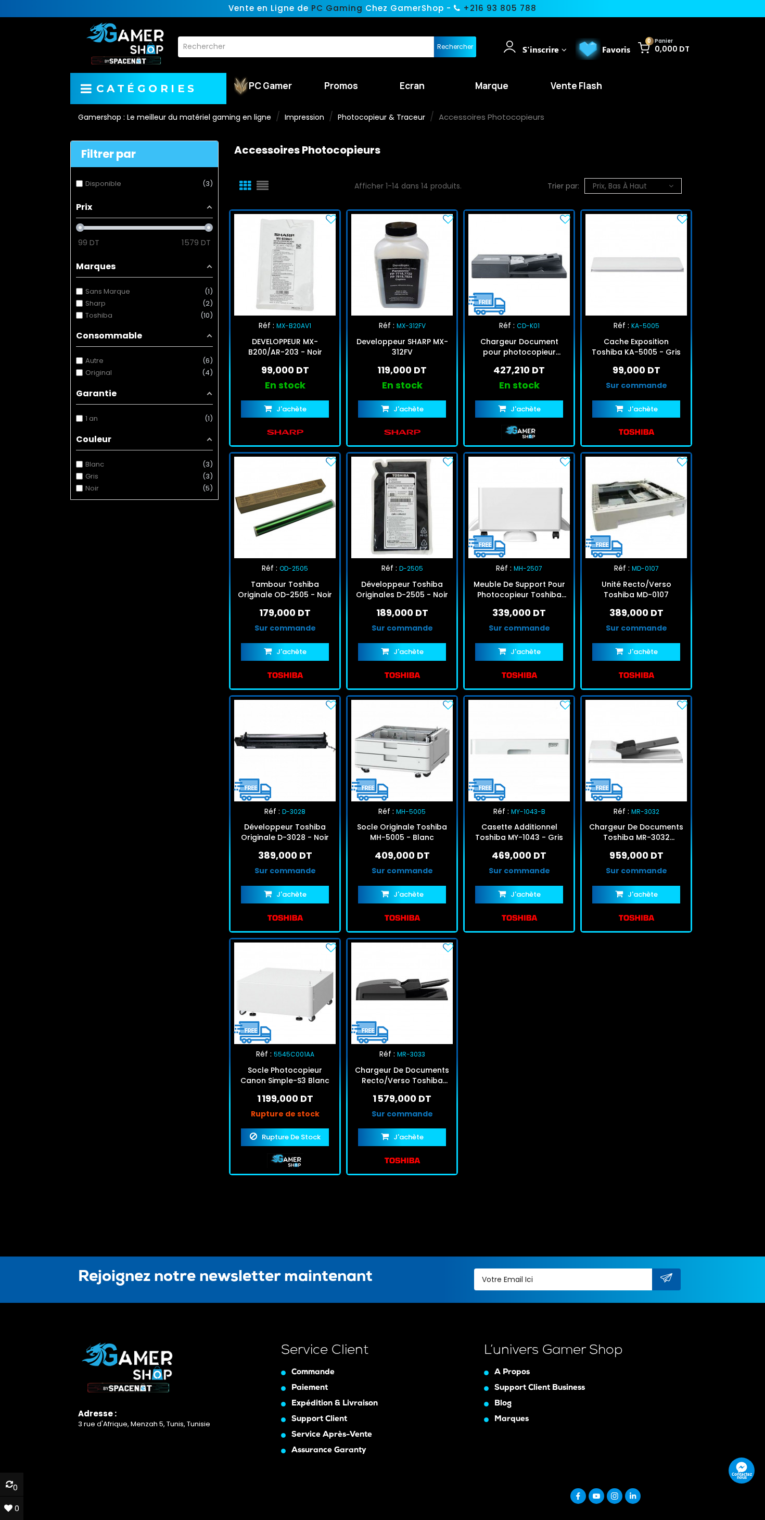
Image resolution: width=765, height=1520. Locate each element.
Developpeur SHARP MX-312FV (402, 346)
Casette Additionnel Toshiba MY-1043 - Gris (519, 832)
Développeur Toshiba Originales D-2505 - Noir (402, 589)
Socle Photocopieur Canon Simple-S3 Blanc (284, 1075)
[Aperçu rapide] (294, 264)
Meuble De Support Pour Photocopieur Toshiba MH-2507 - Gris (519, 589)
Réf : (266, 326)
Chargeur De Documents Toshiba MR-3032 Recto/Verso (636, 832)
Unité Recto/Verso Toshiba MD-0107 (636, 589)
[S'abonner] (666, 1280)
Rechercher (455, 46)
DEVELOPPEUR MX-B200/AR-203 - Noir (285, 346)
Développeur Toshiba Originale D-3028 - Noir (285, 832)
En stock (285, 386)
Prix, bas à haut (620, 186)
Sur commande (636, 386)
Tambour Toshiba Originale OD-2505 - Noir (285, 589)
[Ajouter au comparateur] (275, 264)
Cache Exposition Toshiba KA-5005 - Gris (636, 346)
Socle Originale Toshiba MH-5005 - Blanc (402, 832)
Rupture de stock (285, 1114)
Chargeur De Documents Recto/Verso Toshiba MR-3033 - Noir (402, 1075)
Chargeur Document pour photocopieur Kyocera (519, 346)
